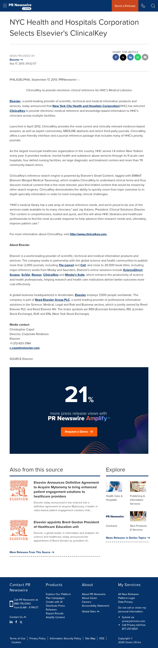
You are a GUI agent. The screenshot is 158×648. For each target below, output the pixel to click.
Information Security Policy (65, 638)
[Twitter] (21, 622)
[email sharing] (145, 57)
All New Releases (128, 594)
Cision (129, 642)
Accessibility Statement (95, 606)
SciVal (25, 275)
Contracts (111, 526)
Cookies (16, 642)
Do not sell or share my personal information (132, 609)
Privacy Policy (37, 638)
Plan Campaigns (55, 598)
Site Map (90, 638)
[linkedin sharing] (130, 57)
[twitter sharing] (123, 58)
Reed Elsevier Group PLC (52, 300)
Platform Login (126, 598)
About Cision (89, 598)
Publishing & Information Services (137, 500)
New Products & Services (138, 528)
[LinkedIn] (12, 622)
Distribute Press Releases (55, 607)
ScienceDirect (132, 270)
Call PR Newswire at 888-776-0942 (26, 601)
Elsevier (15, 101)
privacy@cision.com (133, 621)
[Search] (153, 6)
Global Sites (89, 611)
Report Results (55, 613)
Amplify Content (55, 617)
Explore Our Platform (58, 594)
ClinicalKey (17, 111)
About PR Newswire (94, 594)
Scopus (15, 275)
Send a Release (125, 6)
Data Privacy (125, 602)
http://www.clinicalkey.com (88, 234)
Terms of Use (17, 638)
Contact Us (17, 617)
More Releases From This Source (30, 552)
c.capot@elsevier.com (25, 348)
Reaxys (37, 275)
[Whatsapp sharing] (137, 57)
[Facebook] (16, 622)
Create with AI (54, 602)
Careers (86, 602)
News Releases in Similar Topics (126, 538)
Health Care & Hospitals (114, 498)
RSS (101, 638)
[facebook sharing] (116, 57)
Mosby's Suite (75, 275)
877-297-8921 (130, 629)
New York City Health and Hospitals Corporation (85, 106)
